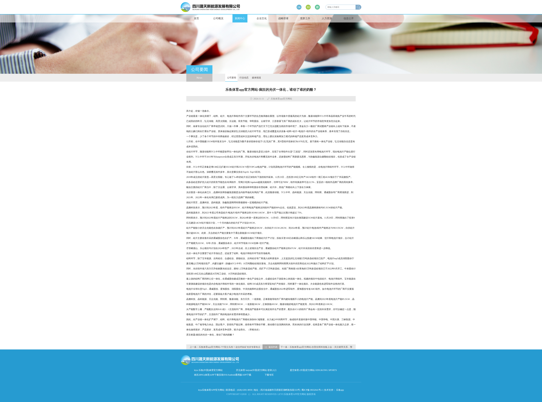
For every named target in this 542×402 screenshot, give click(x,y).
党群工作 (305, 18)
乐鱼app (340, 390)
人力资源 (327, 18)
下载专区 (269, 375)
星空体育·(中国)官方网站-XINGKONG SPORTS (313, 370)
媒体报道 (256, 77)
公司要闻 (231, 77)
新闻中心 (240, 18)
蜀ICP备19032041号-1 (312, 390)
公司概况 (218, 18)
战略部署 (283, 18)
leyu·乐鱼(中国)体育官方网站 (208, 370)
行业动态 (244, 77)
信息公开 (349, 18)
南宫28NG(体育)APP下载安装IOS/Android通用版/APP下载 (222, 375)
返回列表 (272, 347)
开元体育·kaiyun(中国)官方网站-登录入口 (256, 370)
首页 (196, 18)
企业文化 (262, 18)
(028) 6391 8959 (245, 390)
